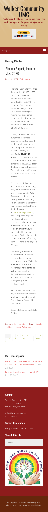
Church (9, 505)
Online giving (27, 327)
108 (23, 338)
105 (39, 335)
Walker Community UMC (24, 11)
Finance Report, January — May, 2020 (22, 71)
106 (8, 338)
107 (15, 338)
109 (30, 338)
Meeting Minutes (21, 324)
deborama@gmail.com (23, 212)
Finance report (14, 327)
